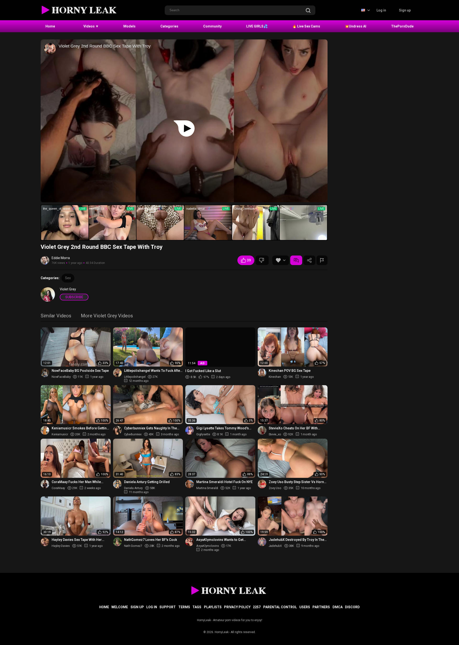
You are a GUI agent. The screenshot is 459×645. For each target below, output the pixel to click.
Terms (184, 607)
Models (129, 26)
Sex (68, 278)
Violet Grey (68, 289)
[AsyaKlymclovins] (189, 542)
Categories (169, 26)
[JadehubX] (262, 542)
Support (167, 607)
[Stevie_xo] (262, 430)
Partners (321, 607)
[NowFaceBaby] (45, 372)
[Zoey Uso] (262, 484)
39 (249, 260)
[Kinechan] (262, 372)
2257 (257, 607)
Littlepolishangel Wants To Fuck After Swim (152, 371)
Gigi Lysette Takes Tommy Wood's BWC (222, 428)
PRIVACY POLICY (237, 607)
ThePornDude (402, 26)
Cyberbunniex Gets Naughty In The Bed (150, 428)
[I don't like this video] (262, 260)
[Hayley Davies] (45, 542)
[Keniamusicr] (45, 430)
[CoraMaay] (45, 484)
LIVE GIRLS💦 (257, 26)
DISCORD (352, 607)
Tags (196, 607)
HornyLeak (222, 632)
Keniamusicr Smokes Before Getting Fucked (80, 428)
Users (304, 607)
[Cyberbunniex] (117, 430)
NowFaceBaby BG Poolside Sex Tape (80, 371)
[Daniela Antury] (117, 484)
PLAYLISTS (213, 607)
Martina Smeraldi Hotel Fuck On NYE (224, 482)
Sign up (405, 10)
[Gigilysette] (189, 430)
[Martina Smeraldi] (189, 484)
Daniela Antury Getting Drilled (147, 482)
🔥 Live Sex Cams (306, 26)
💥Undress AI (355, 26)
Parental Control (280, 607)
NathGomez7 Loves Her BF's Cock (150, 540)
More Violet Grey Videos (107, 316)
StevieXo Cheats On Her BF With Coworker (293, 428)
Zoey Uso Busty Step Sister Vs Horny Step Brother (297, 482)
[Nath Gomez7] (117, 542)
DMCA (338, 607)
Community (212, 26)
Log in (381, 10)
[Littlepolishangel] (117, 372)
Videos (91, 26)
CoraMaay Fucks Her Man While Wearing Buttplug (76, 482)
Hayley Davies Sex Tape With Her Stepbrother (77, 540)
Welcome (119, 607)
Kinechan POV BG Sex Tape (290, 371)
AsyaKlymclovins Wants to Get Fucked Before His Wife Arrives (220, 540)
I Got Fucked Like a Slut (203, 371)
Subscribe (74, 297)
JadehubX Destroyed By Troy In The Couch (296, 540)
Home (50, 26)
